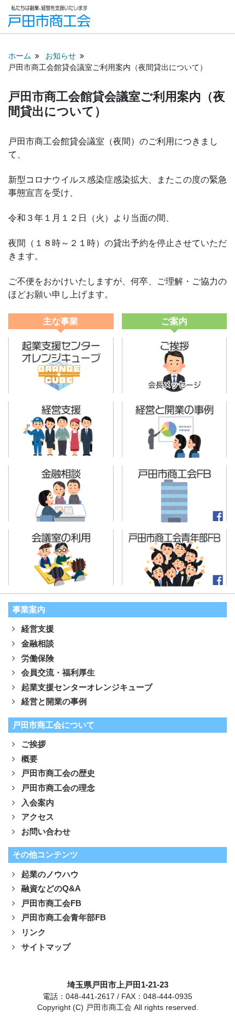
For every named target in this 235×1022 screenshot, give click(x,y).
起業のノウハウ (49, 874)
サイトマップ (44, 946)
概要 (28, 758)
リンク (32, 932)
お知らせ (60, 56)
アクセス (36, 816)
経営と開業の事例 (53, 701)
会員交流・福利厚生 (57, 672)
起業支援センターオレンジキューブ (85, 687)
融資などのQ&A (50, 888)
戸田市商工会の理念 (57, 787)
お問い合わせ (44, 831)
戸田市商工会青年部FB (62, 917)
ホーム (19, 56)
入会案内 (36, 802)
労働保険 (36, 658)
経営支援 (36, 628)
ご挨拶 (32, 744)
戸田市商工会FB (50, 903)
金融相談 (36, 643)
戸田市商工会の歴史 (57, 773)
